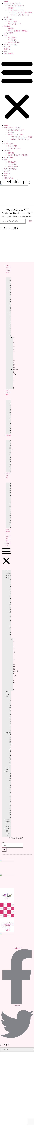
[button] (17, 89)
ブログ (6, 17)
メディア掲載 (8, 33)
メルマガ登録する (14, 42)
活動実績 (7, 26)
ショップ (7, 47)
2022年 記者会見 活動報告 (18, 31)
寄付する (7, 49)
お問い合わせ (8, 53)
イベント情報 (8, 19)
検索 (3, 842)
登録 (5, 35)
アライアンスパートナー (16, 10)
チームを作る (12, 40)
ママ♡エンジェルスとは (12, 3)
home (6, 1)
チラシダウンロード (14, 24)
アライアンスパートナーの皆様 (21, 12)
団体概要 (11, 8)
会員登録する (12, 38)
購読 (30, 221)
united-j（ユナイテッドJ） (20, 15)
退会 (5, 51)
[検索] (4, 850)
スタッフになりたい (10, 44)
